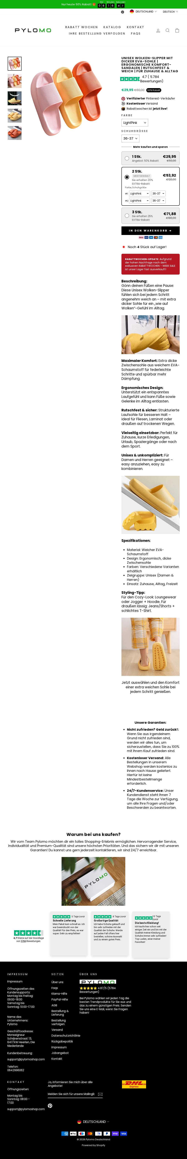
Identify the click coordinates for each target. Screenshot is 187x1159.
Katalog (112, 27)
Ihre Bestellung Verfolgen (97, 33)
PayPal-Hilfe (59, 999)
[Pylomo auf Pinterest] (50, 1106)
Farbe (127, 115)
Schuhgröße (134, 131)
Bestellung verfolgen (58, 1022)
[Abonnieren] (100, 1094)
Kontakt (135, 27)
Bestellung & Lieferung (60, 1013)
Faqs (136, 33)
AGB (54, 1005)
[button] (150, 158)
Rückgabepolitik (62, 1041)
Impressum (59, 1047)
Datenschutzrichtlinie (65, 1035)
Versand (57, 1030)
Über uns (57, 982)
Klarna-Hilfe (59, 994)
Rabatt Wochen (81, 27)
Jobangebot (60, 1053)
